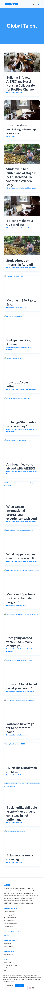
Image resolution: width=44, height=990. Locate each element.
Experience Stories (12, 307)
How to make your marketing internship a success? (21, 129)
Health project (10, 920)
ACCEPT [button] (19, 985)
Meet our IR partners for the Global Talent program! (20, 598)
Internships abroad (10, 924)
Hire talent (7, 943)
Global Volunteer (32, 429)
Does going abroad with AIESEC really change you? (19, 642)
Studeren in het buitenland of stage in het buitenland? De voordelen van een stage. (21, 177)
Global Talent (10, 92)
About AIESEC (9, 946)
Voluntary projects (10, 911)
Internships (18, 92)
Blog (5, 971)
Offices (6, 968)
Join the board (9, 926)
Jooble (6, 935)
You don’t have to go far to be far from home (20, 728)
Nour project (10, 915)
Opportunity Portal (10, 965)
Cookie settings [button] (8, 985)
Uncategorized (10, 432)
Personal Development (29, 188)
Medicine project (11, 917)
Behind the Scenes (11, 429)
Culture (8, 347)
